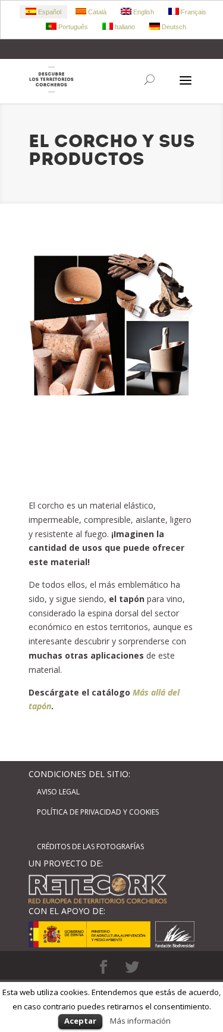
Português (72, 26)
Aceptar (80, 1020)
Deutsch (173, 26)
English (142, 11)
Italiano (124, 26)
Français (192, 11)
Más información (140, 1020)
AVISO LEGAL (58, 792)
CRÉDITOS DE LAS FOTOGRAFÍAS (90, 846)
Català (96, 11)
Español (48, 11)
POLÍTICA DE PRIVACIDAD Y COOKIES (98, 812)
